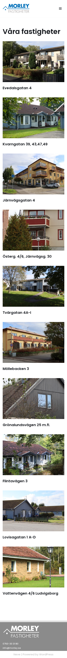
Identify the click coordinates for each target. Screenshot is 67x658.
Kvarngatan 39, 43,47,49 (25, 144)
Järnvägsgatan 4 (19, 200)
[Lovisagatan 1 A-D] (33, 510)
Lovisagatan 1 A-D (19, 537)
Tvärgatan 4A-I (17, 312)
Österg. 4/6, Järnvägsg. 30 (27, 256)
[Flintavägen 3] (33, 454)
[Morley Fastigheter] (16, 8)
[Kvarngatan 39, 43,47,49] (33, 117)
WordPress (46, 654)
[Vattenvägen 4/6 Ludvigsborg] (33, 567)
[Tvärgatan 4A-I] (33, 286)
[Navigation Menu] (60, 8)
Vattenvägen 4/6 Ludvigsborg (30, 593)
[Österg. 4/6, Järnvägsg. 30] (33, 230)
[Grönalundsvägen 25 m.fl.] (33, 398)
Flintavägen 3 (15, 481)
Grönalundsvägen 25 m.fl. (26, 424)
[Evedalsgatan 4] (33, 61)
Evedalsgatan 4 (17, 87)
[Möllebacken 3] (33, 342)
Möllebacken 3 (16, 368)
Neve (17, 654)
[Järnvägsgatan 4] (33, 174)
